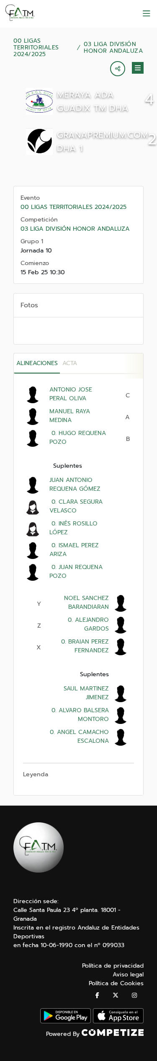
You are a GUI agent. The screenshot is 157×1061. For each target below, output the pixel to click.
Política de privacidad (113, 965)
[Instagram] (134, 995)
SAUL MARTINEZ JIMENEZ (86, 693)
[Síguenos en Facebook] (97, 995)
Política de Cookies (116, 983)
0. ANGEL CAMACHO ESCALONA (78, 736)
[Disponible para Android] (65, 1021)
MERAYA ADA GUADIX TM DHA (93, 101)
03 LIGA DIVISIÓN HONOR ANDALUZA (113, 47)
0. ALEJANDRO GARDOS (87, 624)
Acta (69, 363)
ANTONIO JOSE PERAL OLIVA (70, 394)
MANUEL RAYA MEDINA (69, 416)
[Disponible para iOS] (118, 1021)
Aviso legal (128, 974)
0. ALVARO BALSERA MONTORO (79, 715)
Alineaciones (37, 363)
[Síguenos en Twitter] (115, 995)
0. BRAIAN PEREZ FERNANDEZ (84, 646)
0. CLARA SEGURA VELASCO (76, 506)
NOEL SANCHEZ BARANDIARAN (86, 602)
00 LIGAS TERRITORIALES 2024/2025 (36, 48)
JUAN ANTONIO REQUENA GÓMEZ (74, 484)
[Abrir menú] (146, 13)
